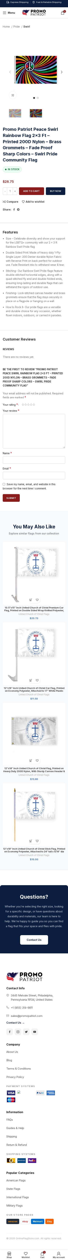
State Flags (13, 1189)
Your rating (10, 404)
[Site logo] (34, 12)
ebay (25, 1221)
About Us (12, 1052)
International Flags (17, 1197)
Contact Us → (15, 1022)
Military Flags (14, 1205)
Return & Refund (16, 1145)
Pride (16, 26)
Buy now (55, 191)
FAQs (9, 1119)
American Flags (16, 1180)
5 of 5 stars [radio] (33, 404)
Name (7, 453)
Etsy (49, 1221)
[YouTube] (34, 1032)
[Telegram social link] (18, 209)
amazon (12, 1221)
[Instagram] (18, 1032)
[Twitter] (26, 1032)
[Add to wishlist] (37, 600)
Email (7, 468)
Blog (9, 1060)
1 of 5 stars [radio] (23, 404)
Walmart (37, 1221)
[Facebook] (9, 1032)
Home (7, 26)
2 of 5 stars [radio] (25, 404)
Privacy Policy (15, 1077)
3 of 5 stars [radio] (28, 404)
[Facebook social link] (14, 209)
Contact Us (34, 940)
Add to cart (31, 191)
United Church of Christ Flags (34, 614)
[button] (31, 600)
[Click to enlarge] (12, 95)
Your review (11, 410)
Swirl (26, 26)
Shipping (11, 1136)
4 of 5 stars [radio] (31, 404)
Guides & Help (15, 1128)
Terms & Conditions (18, 1068)
